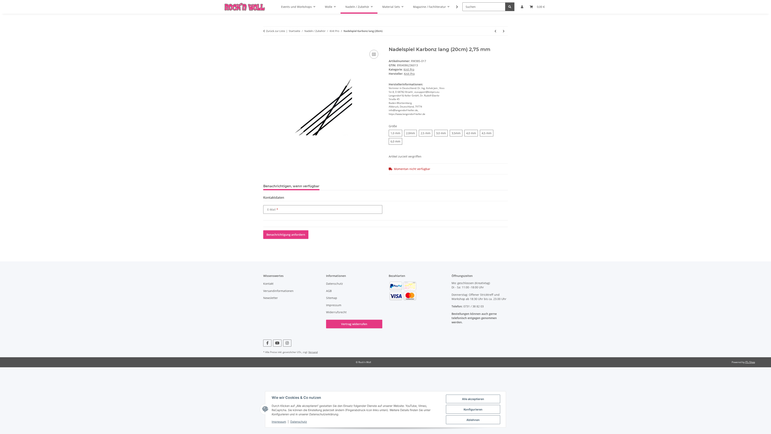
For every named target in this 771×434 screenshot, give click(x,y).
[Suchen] (509, 6)
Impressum (279, 421)
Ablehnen (473, 420)
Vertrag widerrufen (354, 324)
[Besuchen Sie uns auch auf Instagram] (287, 343)
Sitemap (331, 298)
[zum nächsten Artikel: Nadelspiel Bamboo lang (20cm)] (504, 31)
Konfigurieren (473, 409)
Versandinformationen (278, 291)
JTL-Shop (750, 362)
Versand (313, 352)
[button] (454, 6)
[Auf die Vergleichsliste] (373, 54)
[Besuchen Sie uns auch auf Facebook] (267, 343)
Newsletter (270, 298)
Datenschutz (298, 421)
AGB (329, 291)
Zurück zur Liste (275, 31)
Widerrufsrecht (336, 312)
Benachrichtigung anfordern (285, 234)
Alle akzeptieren (473, 399)
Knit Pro (409, 69)
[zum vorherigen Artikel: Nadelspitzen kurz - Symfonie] (495, 31)
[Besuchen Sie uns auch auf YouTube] (277, 343)
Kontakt (268, 284)
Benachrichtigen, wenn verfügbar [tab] (291, 186)
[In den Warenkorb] (266, 44)
